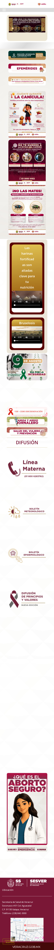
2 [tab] (16, 28)
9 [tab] (39, 28)
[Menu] (4, 10)
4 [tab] (22, 28)
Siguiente (43, 24)
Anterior (11, 24)
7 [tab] (32, 28)
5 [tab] (26, 28)
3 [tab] (19, 28)
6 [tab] (29, 28)
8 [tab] (36, 28)
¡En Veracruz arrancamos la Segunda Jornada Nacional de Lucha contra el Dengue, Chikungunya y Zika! (26, 20)
